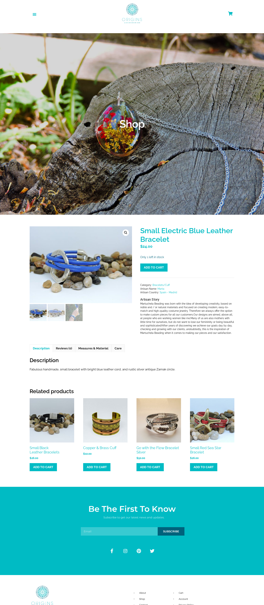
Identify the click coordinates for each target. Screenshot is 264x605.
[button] (34, 14)
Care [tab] (118, 348)
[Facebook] (112, 551)
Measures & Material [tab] (93, 348)
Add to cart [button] (43, 467)
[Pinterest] (139, 551)
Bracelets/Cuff (161, 285)
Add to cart (154, 267)
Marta (161, 288)
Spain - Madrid (168, 292)
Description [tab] (41, 348)
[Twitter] (152, 551)
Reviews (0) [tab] (64, 348)
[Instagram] (125, 551)
